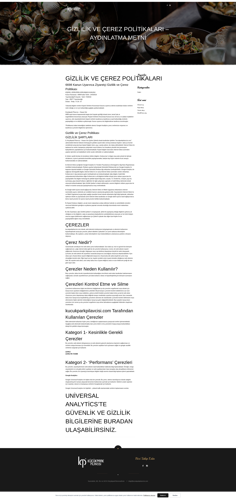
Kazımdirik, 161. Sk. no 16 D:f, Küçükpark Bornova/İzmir (106, 481)
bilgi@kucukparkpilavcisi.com (138, 481)
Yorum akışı (141, 110)
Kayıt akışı (140, 107)
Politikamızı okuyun (149, 495)
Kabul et (163, 495)
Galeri (139, 92)
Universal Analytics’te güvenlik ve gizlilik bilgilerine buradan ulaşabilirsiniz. (99, 412)
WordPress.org (141, 113)
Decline (175, 495)
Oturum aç (140, 105)
